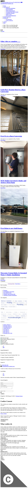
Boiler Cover (9, 14)
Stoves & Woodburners (11, 15)
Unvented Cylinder (12, 306)
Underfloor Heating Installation (10, 295)
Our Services (6, 7)
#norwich (17, 315)
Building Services (7, 16)
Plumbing (20, 304)
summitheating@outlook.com (7, 3)
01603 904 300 (17, 2)
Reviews (5, 18)
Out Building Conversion (8, 291)
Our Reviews (9, 19)
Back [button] (2, 458)
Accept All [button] (3, 421)
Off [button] (1, 450)
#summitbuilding (3, 317)
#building (15, 312)
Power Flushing (9, 9)
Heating (9, 303)
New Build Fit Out (7, 292)
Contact (5, 21)
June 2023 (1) (6, 330)
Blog (4, 23)
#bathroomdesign (9, 312)
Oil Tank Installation (12, 304)
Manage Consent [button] (4, 419)
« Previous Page (11, 283)
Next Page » (18, 283)
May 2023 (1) (6, 332)
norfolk (7, 319)
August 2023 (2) (6, 328)
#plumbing (23, 315)
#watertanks (3, 319)
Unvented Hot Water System (12, 12)
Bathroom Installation (10, 8)
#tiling (25, 317)
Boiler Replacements (10, 10)
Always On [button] (3, 437)
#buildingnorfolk (22, 312)
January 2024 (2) (7, 324)
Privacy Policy (4, 413)
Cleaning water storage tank (9, 294)
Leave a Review (9, 20)
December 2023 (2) (7, 325)
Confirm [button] (2, 459)
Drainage (5, 290)
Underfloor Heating (10, 13)
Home (4, 5)
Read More (3, 49)
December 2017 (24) (7, 333)
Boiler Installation (18, 301)
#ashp (2, 312)
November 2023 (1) (7, 327)
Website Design (19, 396)
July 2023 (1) (6, 329)
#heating (4, 315)
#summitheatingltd (14, 317)
